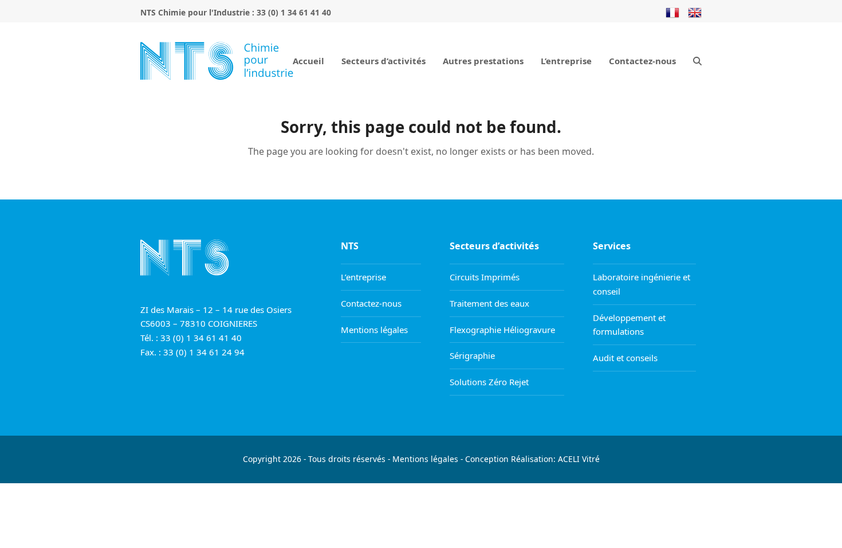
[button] (697, 60)
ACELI (569, 458)
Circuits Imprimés (485, 277)
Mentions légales (374, 329)
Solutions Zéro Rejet (489, 381)
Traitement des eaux (489, 303)
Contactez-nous (371, 303)
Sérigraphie (472, 355)
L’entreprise (363, 277)
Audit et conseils (625, 357)
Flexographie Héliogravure (502, 329)
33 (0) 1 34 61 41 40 (294, 12)
